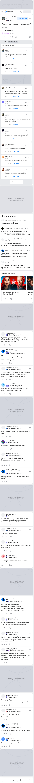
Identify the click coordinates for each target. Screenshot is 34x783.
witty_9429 (7, 220)
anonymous (7, 250)
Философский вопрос (17, 650)
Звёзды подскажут (16, 386)
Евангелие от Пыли (9, 223)
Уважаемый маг (11, 20)
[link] (13, 288)
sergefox (7, 228)
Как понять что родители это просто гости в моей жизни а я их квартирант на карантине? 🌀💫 (15, 267)
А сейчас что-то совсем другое (24, 261)
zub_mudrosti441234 (10, 261)
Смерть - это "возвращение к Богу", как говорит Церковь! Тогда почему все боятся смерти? (16, 234)
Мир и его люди (14, 455)
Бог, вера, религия (15, 228)
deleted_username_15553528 (12, 238)
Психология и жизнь (16, 353)
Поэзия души (14, 220)
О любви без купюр (17, 250)
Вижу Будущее (14, 335)
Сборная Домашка (25, 238)
